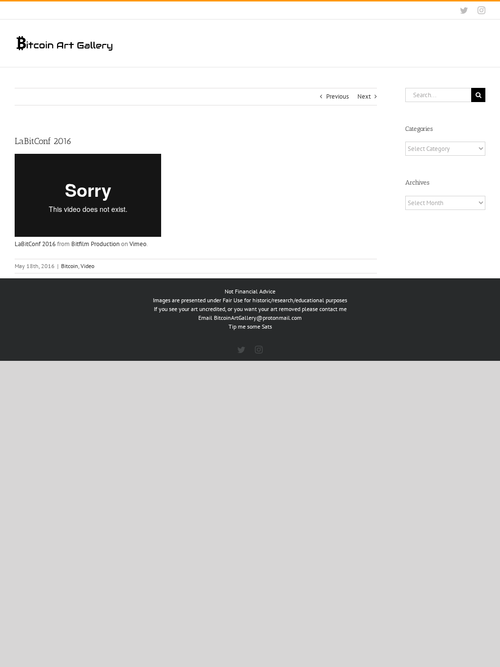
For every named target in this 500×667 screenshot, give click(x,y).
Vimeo (137, 244)
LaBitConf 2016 (35, 244)
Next (364, 96)
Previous (337, 96)
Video (87, 266)
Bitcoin (69, 266)
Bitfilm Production (95, 244)
